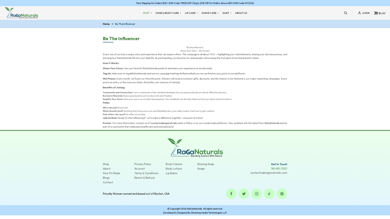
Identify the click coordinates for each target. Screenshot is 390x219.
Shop (106, 164)
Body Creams (174, 164)
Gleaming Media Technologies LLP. (209, 212)
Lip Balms (171, 173)
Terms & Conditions (146, 173)
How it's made (111, 173)
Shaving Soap (205, 164)
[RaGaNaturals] (195, 147)
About (107, 168)
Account (139, 168)
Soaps (201, 168)
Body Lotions (174, 168)
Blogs (106, 177)
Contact (108, 182)
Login (366, 12)
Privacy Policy (142, 164)
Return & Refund (144, 177)
